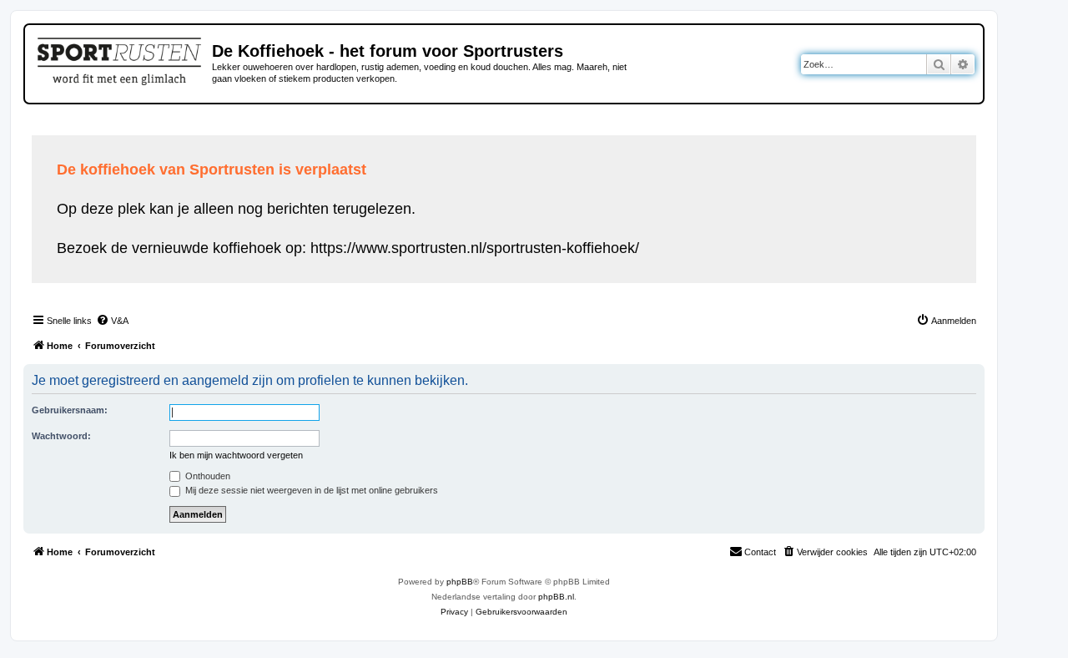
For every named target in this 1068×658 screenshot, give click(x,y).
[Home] (120, 58)
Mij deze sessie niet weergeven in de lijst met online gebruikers (310, 490)
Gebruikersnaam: (70, 410)
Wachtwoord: (61, 436)
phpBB (459, 581)
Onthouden (206, 476)
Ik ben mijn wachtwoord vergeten (236, 455)
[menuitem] (112, 321)
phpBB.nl (556, 596)
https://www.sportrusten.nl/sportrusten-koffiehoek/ (474, 248)
